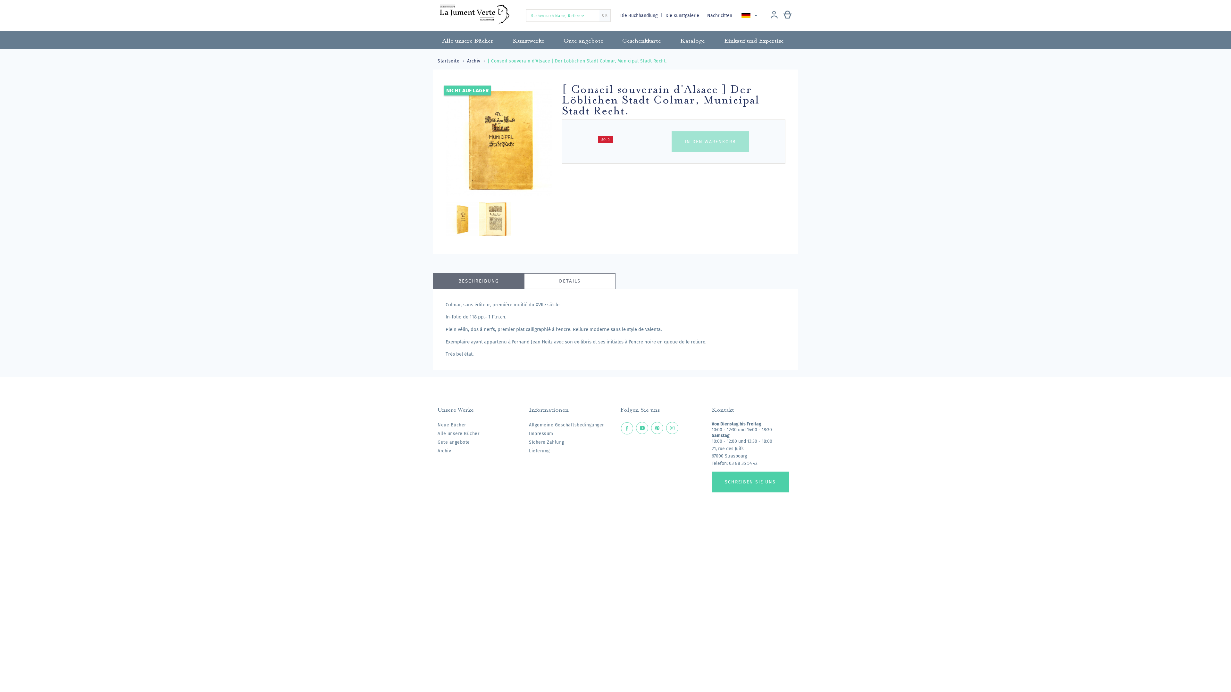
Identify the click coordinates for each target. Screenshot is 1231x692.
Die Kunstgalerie (683, 15)
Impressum (541, 433)
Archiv (444, 451)
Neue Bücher (452, 425)
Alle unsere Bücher (458, 433)
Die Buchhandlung (639, 15)
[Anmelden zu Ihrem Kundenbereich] (774, 15)
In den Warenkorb (710, 141)
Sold (605, 140)
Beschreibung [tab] (478, 281)
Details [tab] (570, 281)
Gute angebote (454, 442)
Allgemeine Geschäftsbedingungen (567, 425)
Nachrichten (719, 15)
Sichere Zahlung (546, 442)
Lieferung (539, 451)
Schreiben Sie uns (750, 482)
